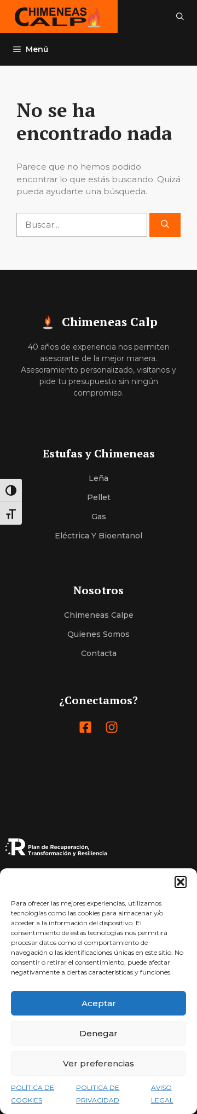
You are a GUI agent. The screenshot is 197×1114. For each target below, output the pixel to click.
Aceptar (99, 1003)
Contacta (99, 653)
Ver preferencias (98, 1063)
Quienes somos (98, 634)
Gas (98, 516)
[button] (180, 882)
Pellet (99, 497)
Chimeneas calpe (99, 615)
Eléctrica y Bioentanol (98, 536)
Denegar (98, 1033)
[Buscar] (165, 225)
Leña (98, 478)
